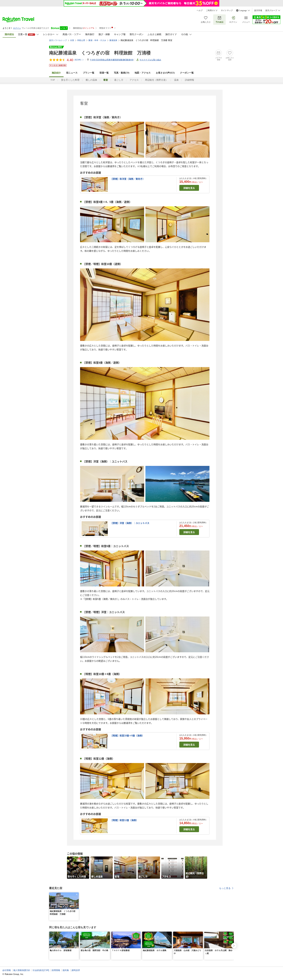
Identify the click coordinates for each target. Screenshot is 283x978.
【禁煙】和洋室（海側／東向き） (127, 178)
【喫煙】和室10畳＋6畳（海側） (127, 735)
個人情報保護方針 (21, 970)
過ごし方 (118, 80)
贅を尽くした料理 (70, 80)
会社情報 (6, 970)
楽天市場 (258, 10)
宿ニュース (72, 73)
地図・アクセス (143, 73)
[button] (77, 894)
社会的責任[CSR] (41, 970)
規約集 (66, 970)
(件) (78, 60)
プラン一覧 (88, 73)
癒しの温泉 (91, 80)
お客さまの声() (165, 73)
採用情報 (56, 970)
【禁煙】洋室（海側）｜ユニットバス (129, 523)
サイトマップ (227, 10)
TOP (52, 80)
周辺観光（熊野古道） (156, 80)
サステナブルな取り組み (150, 60)
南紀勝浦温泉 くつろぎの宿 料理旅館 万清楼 (100, 52)
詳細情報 (189, 80)
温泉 (176, 80)
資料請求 (75, 970)
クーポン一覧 (187, 73)
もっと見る (225, 888)
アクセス (134, 80)
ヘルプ (200, 10)
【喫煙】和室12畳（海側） (124, 820)
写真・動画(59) (121, 73)
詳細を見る (189, 187)
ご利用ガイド (212, 10)
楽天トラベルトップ (58, 40)
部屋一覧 (104, 73)
